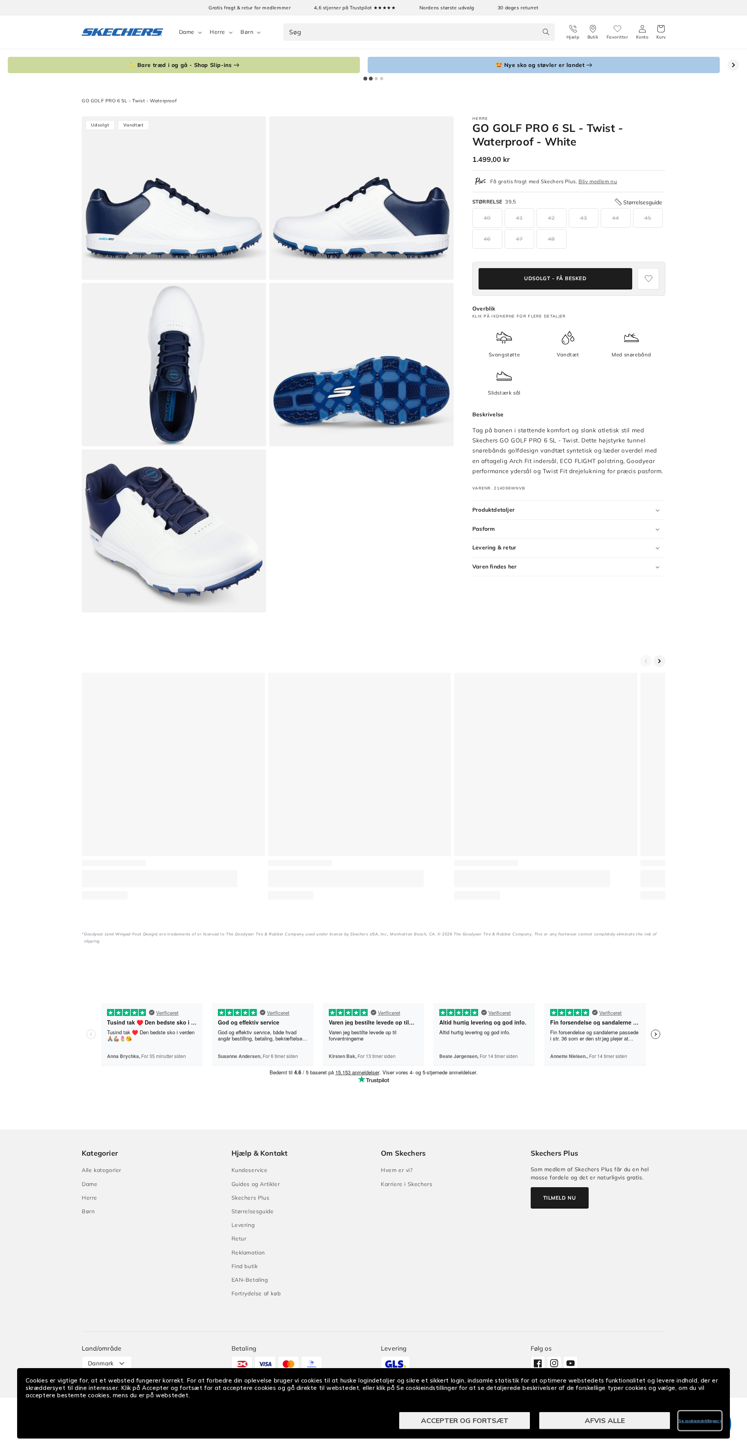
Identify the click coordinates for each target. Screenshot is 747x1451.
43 (583, 217)
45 (647, 217)
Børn (246, 31)
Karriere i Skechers (406, 1184)
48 (551, 238)
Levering (243, 1224)
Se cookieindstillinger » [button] (700, 1420)
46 (487, 238)
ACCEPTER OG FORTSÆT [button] (465, 1420)
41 (519, 217)
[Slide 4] (381, 78)
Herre (217, 31)
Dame (187, 31)
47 (519, 238)
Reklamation (248, 1252)
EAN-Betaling (249, 1279)
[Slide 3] (376, 78)
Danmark (101, 1363)
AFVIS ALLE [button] (605, 1420)
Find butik (244, 1266)
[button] (661, 32)
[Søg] (546, 31)
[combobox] (418, 32)
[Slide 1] (365, 79)
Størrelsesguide (252, 1211)
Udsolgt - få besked (555, 278)
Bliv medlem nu (598, 181)
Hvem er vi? (397, 1170)
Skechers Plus (250, 1197)
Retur (239, 1238)
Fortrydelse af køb (256, 1293)
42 (551, 217)
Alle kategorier (101, 1170)
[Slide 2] (371, 79)
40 (487, 217)
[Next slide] (733, 65)
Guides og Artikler (255, 1184)
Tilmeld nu (559, 1198)
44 (615, 217)
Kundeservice (249, 1170)
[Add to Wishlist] (648, 278)
